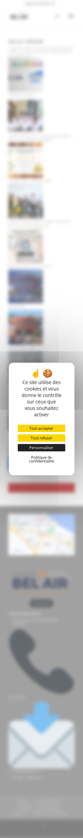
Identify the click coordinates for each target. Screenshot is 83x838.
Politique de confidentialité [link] (41, 459)
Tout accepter (41, 428)
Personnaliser (41, 447)
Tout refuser (41, 438)
